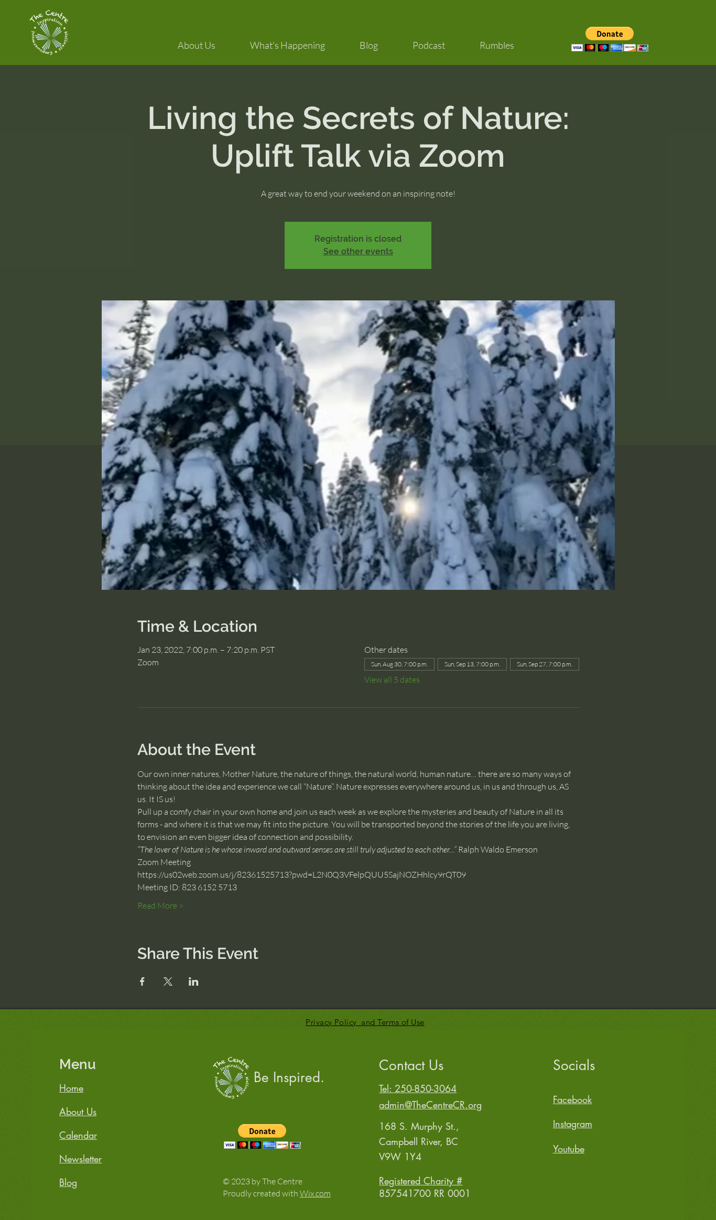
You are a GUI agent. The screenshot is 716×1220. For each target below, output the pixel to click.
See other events (358, 251)
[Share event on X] (168, 981)
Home (71, 1088)
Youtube (568, 1148)
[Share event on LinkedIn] (194, 981)
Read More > (160, 905)
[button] (196, 40)
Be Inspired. (289, 1077)
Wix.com (315, 1193)
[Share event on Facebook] (142, 981)
